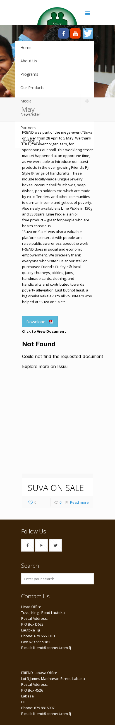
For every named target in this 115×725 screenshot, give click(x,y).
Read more (79, 502)
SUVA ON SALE (56, 487)
